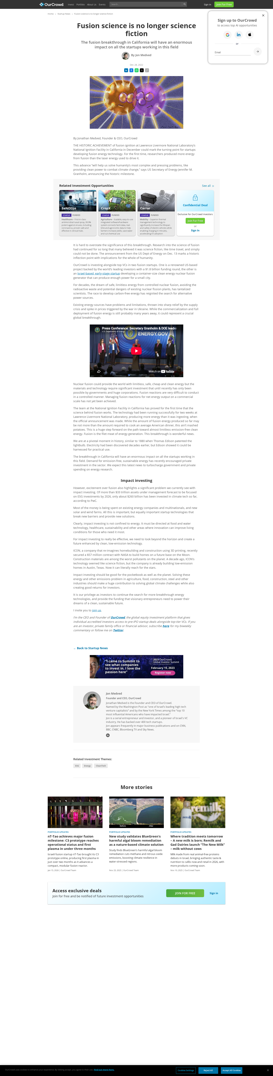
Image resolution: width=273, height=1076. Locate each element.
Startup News (64, 13)
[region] (136, 1070)
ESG (77, 765)
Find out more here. (104, 1069)
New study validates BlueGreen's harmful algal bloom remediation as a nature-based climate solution (136, 840)
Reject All (208, 1070)
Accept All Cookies (232, 1070)
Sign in (207, 4)
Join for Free (224, 4)
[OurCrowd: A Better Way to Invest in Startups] (51, 4)
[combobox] (148, 4)
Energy (87, 765)
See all (206, 186)
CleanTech (101, 765)
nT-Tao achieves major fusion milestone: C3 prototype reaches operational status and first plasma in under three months (73, 842)
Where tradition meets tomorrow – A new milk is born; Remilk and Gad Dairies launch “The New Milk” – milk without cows (197, 842)
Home (51, 13)
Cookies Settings (186, 1070)
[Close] (267, 1070)
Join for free (185, 893)
